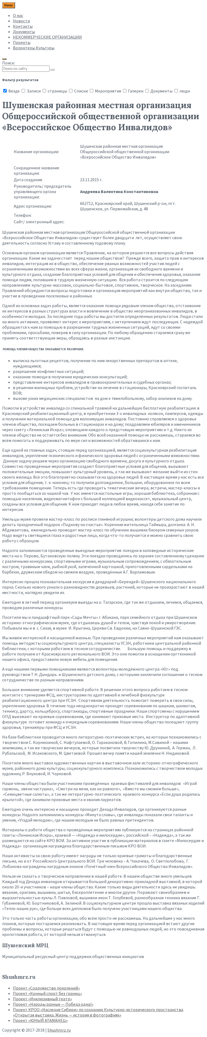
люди (184, 91)
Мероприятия (108, 91)
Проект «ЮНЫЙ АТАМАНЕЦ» (40, 1020)
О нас (18, 15)
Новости (21, 20)
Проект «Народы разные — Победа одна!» (53, 1004)
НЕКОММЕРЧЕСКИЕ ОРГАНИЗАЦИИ (47, 37)
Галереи (135, 91)
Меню (8, 5)
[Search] (52, 70)
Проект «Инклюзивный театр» (42, 998)
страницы (57, 91)
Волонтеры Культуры (33, 47)
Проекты (21, 42)
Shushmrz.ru (59, 1030)
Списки (81, 91)
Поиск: (8, 63)
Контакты (23, 26)
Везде (14, 91)
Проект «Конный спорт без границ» (47, 993)
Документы (24, 31)
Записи (34, 91)
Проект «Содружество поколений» (46, 988)
